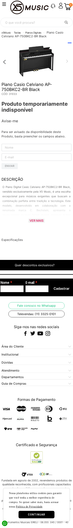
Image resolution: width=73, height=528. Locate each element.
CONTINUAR (36, 514)
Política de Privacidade (29, 506)
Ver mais (36, 220)
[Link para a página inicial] (6, 32)
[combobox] (36, 22)
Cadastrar (61, 288)
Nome (4, 283)
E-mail (29, 283)
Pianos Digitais (33, 32)
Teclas (17, 32)
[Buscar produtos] (66, 22)
